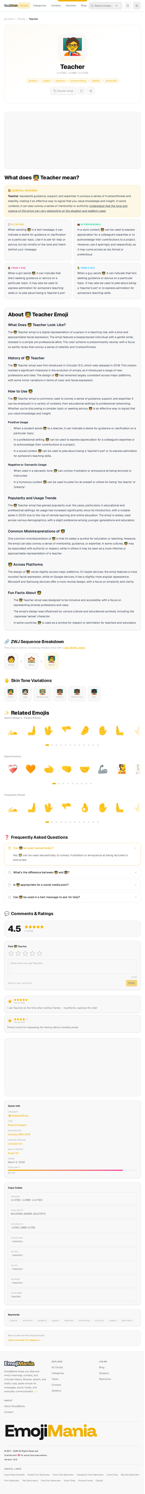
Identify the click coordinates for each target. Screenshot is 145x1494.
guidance (42, 1320)
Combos (56, 5)
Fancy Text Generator (63, 1474)
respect (113, 1320)
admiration (127, 1320)
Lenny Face (112, 1474)
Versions (71, 5)
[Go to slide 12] (98, 745)
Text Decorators (30, 1480)
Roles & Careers (17, 1125)
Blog (83, 5)
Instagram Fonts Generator (90, 1474)
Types (55, 1379)
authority (99, 1320)
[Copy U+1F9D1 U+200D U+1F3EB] (130, 1198)
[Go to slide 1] (47, 745)
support (55, 1320)
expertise (68, 1320)
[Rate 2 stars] (18, 953)
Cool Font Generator (51, 1480)
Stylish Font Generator (38, 1474)
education (28, 1320)
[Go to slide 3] (56, 745)
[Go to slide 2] (52, 745)
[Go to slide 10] (88, 745)
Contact (8, 1412)
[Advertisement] (72, 140)
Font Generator (11, 1480)
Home (10, 18)
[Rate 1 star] (11, 953)
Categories (39, 5)
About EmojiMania (14, 1406)
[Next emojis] (137, 735)
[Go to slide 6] (70, 745)
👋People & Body (18, 1115)
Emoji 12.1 (13, 1153)
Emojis (24, 5)
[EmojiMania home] (11, 5)
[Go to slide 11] (93, 745)
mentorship (84, 1320)
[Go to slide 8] (79, 745)
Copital (99, 1480)
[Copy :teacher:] (130, 1240)
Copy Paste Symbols (14, 1474)
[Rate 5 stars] (39, 953)
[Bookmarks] (128, 6)
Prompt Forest (85, 1480)
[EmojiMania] (25, 1363)
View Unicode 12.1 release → (24, 1340)
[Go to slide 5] (65, 745)
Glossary (104, 1373)
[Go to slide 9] (84, 745)
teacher (14, 1320)
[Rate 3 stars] (25, 953)
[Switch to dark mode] (137, 6)
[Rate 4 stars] (32, 953)
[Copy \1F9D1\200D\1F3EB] (130, 1226)
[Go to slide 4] (61, 745)
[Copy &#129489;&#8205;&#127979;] (130, 1212)
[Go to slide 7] (75, 745)
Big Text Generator (130, 1474)
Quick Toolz (69, 1480)
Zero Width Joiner (74, 647)
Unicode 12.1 (15, 1143)
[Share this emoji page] (91, 91)
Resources (105, 1379)
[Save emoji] (81, 91)
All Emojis (57, 1367)
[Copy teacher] (130, 1295)
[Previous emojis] (8, 735)
